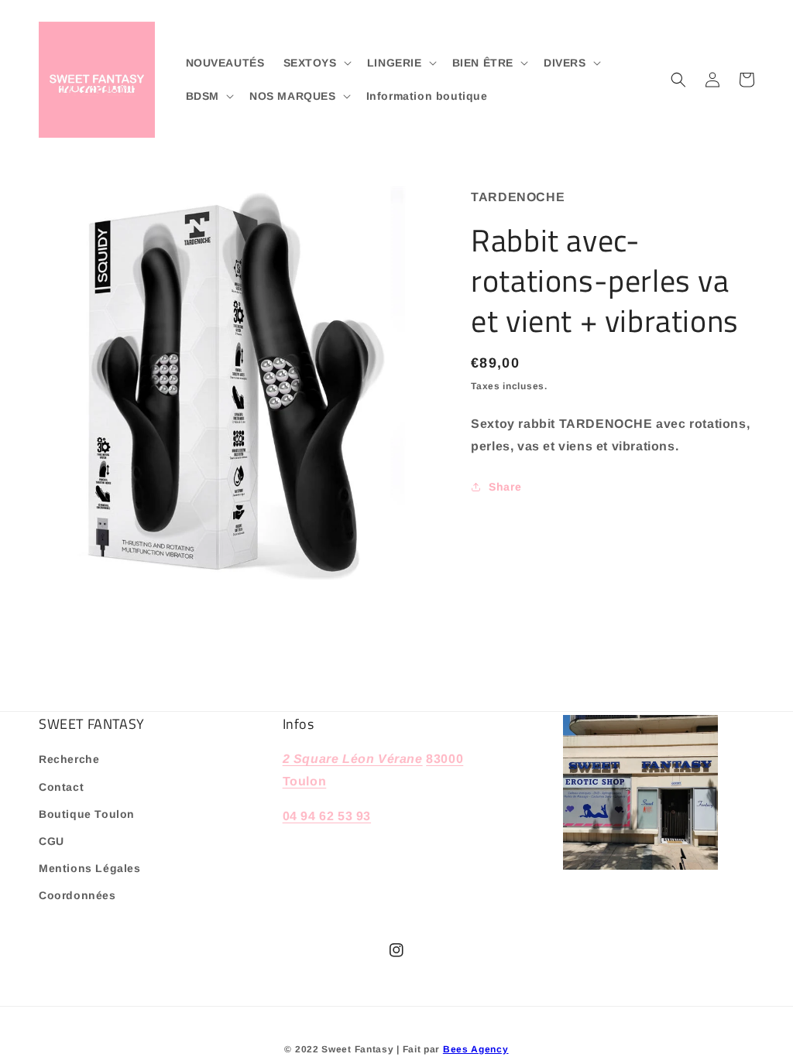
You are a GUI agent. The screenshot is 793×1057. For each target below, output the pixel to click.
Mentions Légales (90, 868)
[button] (316, 62)
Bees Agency (476, 1049)
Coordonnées (77, 895)
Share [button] (505, 487)
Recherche (69, 759)
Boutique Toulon (87, 814)
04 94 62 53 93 (327, 816)
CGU (51, 841)
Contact (61, 787)
